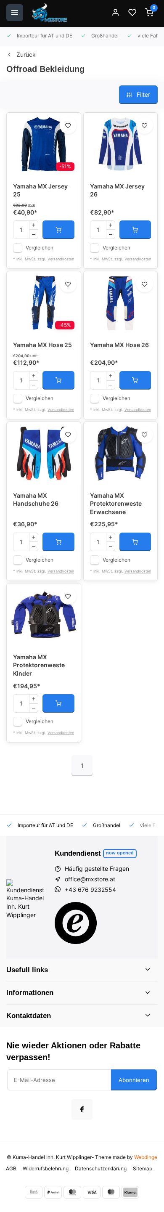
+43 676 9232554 (90, 889)
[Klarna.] (130, 1192)
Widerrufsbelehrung (46, 1168)
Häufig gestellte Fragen (97, 868)
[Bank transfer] (33, 1192)
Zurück (26, 54)
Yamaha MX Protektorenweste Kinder (39, 665)
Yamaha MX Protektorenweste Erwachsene (116, 503)
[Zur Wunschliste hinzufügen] (68, 125)
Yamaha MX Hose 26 (119, 344)
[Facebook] (82, 1109)
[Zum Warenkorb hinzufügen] (58, 229)
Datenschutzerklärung (101, 1168)
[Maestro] (111, 1192)
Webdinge (145, 1157)
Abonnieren (134, 1080)
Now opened (120, 852)
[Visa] (92, 1192)
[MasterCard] (72, 1192)
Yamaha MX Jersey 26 (117, 190)
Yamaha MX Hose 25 (42, 344)
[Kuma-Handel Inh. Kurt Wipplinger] (50, 12)
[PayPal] (53, 1192)
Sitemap (142, 1168)
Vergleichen (39, 247)
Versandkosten (61, 259)
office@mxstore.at (90, 879)
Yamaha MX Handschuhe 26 (35, 499)
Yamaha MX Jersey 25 (40, 190)
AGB (11, 1168)
